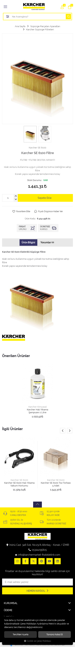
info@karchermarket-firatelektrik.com (39, 554)
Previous (62, 430)
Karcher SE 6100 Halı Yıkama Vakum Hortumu (19, 484)
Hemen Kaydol (36, 590)
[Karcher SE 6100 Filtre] (37, 78)
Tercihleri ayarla (20, 634)
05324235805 (39, 549)
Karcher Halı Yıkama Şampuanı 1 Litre (37, 411)
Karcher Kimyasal (37, 406)
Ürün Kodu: (30, 218)
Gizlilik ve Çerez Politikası (39, 641)
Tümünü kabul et (54, 634)
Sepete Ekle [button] (44, 197)
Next (69, 430)
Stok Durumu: (34, 180)
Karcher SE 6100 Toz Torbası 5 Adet (56, 484)
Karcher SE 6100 (19, 480)
